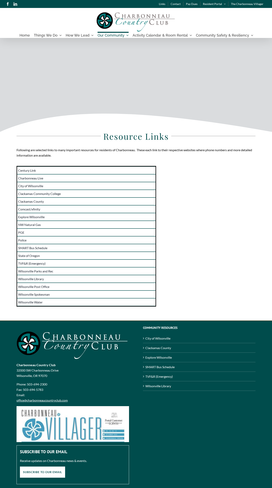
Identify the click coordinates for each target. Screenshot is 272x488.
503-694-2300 (37, 384)
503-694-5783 (33, 389)
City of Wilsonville (157, 338)
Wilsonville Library (158, 386)
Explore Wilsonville (158, 357)
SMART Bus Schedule (160, 367)
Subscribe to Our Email (42, 472)
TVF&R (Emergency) (159, 376)
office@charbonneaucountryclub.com (42, 400)
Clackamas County (158, 348)
